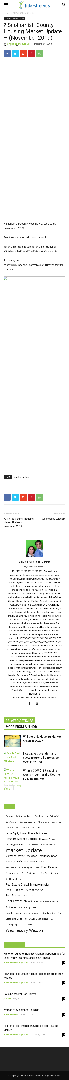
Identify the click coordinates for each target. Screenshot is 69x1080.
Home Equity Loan (16, 833)
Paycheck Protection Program (19, 867)
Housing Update (14, 844)
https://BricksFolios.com (34, 567)
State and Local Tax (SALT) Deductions (27, 918)
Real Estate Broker (14, 879)
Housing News (47, 838)
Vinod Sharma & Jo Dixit (19, 43)
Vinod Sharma (11, 1014)
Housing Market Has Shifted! (20, 994)
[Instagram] (38, 703)
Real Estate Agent (30, 873)
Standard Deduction (51, 913)
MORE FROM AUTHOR (21, 727)
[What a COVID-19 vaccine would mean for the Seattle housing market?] (12, 779)
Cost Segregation (27, 822)
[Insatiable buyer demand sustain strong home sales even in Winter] (12, 758)
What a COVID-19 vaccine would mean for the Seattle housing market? (41, 774)
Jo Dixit (7, 998)
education (56, 822)
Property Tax (13, 873)
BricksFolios (55, 816)
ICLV (28, 844)
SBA (34, 907)
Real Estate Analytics (50, 873)
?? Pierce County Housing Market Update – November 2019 (19, 522)
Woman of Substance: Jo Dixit (21, 1010)
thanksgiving (11, 925)
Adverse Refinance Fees (19, 815)
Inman (35, 844)
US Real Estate (25, 925)
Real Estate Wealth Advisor (46, 901)
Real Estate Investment (24, 890)
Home (7, 13)
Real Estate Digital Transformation (28, 884)
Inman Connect (48, 844)
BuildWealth (11, 822)
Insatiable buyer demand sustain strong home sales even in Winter (41, 757)
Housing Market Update (21, 839)
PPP (37, 867)
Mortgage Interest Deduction (21, 855)
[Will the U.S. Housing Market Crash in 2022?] (12, 741)
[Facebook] (31, 703)
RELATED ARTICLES (19, 721)
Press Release (49, 867)
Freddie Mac (27, 827)
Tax (51, 919)
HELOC (40, 827)
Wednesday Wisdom (53, 518)
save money (24, 907)
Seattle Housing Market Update (23, 913)
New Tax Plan (37, 861)
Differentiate (43, 822)
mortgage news (48, 855)
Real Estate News (19, 901)
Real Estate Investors (19, 895)
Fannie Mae (12, 827)
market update (21, 477)
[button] (64, 5)
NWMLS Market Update (24, 13)
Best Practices (41, 816)
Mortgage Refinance (17, 861)
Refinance (11, 907)
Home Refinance (37, 833)
